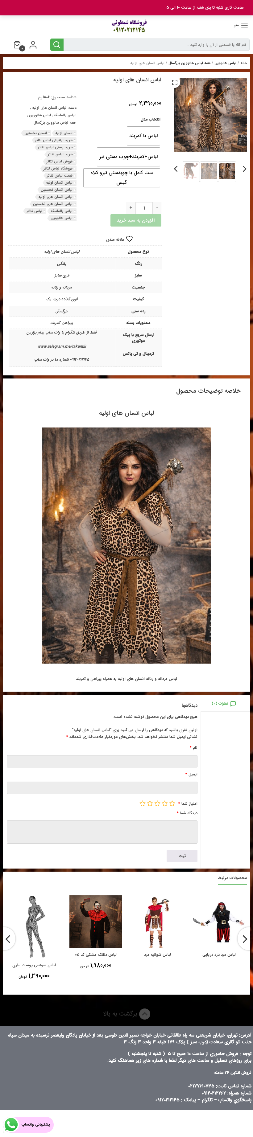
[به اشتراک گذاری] (242, 88)
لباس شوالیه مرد (214, 954)
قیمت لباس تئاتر (60, 175)
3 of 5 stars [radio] (157, 803)
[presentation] (245, 168)
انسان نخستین (35, 133)
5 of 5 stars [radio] (142, 803)
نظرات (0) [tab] (220, 703)
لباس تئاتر (34, 211)
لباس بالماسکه (65, 115)
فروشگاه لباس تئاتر (58, 168)
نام (193, 748)
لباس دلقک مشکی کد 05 (152, 954)
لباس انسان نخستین (57, 190)
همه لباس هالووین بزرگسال (189, 63)
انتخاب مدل (150, 119)
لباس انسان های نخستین (53, 204)
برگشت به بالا (121, 1014)
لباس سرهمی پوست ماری (91, 965)
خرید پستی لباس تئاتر (55, 147)
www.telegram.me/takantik (61, 346)
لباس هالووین (225, 63)
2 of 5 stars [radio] (165, 803)
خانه (243, 63)
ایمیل (191, 774)
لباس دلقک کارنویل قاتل (29, 965)
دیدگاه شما (187, 813)
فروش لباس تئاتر (59, 161)
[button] (174, 82)
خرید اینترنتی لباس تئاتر (54, 140)
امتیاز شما (187, 803)
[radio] (143, 136)
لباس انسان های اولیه (49, 108)
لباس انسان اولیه (59, 183)
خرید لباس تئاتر (60, 154)
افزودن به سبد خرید (136, 220)
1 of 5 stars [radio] (172, 803)
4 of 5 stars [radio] (150, 803)
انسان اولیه (64, 133)
